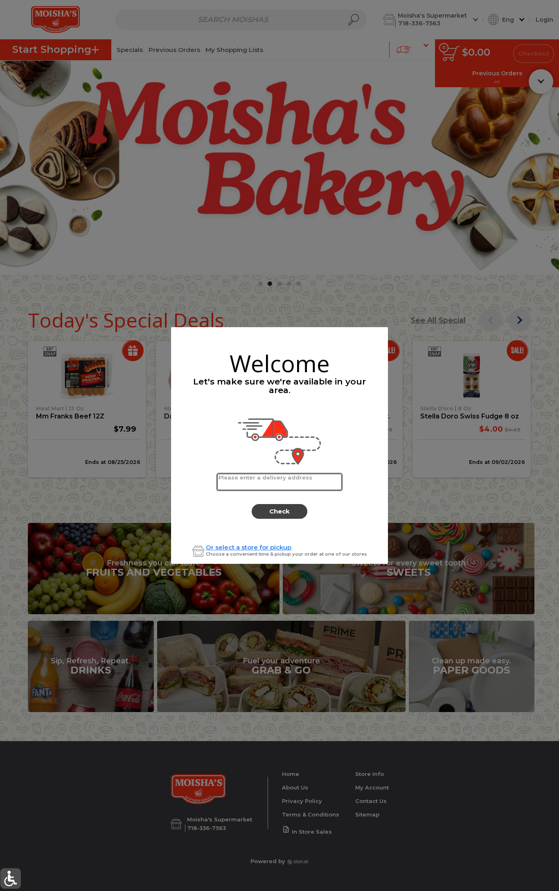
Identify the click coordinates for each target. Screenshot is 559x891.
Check (279, 511)
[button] (10, 878)
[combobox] (279, 482)
